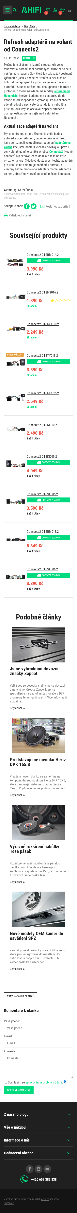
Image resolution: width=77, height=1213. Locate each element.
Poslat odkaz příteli (57, 206)
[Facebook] (30, 1169)
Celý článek (16, 708)
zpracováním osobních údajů (44, 1082)
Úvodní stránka (12, 26)
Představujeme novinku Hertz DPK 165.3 (38, 762)
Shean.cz (9, 1203)
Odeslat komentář (18, 1090)
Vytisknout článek (20, 215)
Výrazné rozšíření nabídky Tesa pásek (34, 849)
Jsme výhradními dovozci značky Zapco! (34, 671)
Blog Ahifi (29, 26)
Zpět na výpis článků (20, 996)
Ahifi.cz (45, 1199)
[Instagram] (38, 1169)
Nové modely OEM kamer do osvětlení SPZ (36, 936)
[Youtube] (47, 1169)
